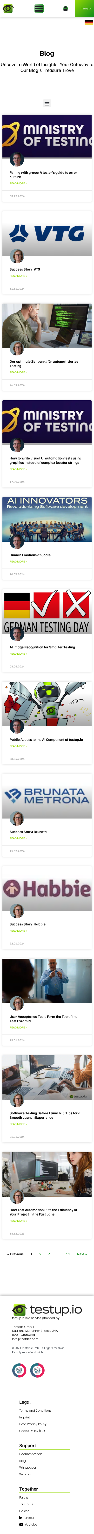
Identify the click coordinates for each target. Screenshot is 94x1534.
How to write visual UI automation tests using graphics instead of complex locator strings (45, 460)
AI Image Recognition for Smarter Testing (42, 647)
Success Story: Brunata (28, 831)
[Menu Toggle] (39, 8)
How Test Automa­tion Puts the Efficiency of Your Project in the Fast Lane (43, 1212)
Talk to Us (86, 8)
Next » (82, 1254)
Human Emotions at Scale (30, 555)
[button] (47, 103)
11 (68, 1254)
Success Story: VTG (25, 269)
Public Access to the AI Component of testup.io (46, 739)
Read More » (18, 183)
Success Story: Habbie (28, 924)
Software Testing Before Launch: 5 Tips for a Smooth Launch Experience (45, 1115)
